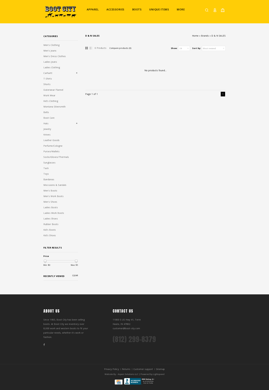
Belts (46, 112)
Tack (46, 168)
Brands (205, 35)
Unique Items (159, 9)
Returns (126, 369)
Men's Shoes (50, 201)
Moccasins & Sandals (54, 184)
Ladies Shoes (50, 218)
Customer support (143, 369)
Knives (46, 134)
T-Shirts (47, 78)
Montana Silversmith (54, 106)
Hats (45, 123)
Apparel (93, 9)
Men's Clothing (51, 45)
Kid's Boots (49, 229)
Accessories (115, 9)
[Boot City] (60, 12)
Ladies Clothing (51, 67)
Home (195, 35)
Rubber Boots (50, 224)
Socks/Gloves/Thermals (56, 157)
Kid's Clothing (50, 101)
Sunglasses (49, 162)
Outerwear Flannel (53, 89)
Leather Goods (51, 140)
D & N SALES (218, 35)
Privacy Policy (111, 369)
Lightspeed (158, 374)
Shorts (46, 84)
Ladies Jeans (50, 61)
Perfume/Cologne (53, 145)
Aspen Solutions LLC (128, 374)
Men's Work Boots (53, 196)
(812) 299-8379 (134, 339)
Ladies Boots (50, 207)
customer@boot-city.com (126, 328)
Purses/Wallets (51, 151)
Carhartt (47, 73)
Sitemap (160, 369)
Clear (75, 275)
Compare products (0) (120, 48)
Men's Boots (50, 190)
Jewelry (47, 129)
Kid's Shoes (49, 235)
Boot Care (49, 117)
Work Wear (49, 95)
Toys (46, 173)
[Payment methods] (118, 383)
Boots (137, 9)
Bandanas (48, 179)
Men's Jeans (50, 50)
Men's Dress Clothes (54, 56)
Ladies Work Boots (53, 212)
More (181, 9)
